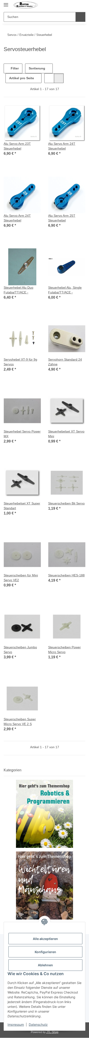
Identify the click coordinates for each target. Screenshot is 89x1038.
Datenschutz (38, 1024)
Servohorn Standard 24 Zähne (65, 362)
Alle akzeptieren (45, 939)
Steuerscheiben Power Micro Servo (64, 649)
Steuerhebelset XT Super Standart (22, 506)
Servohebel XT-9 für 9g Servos (20, 362)
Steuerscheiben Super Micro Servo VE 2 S (20, 721)
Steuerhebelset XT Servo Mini (66, 434)
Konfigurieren (45, 952)
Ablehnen (45, 965)
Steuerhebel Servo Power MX (22, 434)
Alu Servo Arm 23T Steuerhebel (17, 146)
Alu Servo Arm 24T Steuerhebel (61, 146)
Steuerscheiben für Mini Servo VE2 (21, 577)
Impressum (16, 1024)
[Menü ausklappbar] (6, 3)
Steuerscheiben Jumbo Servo (20, 649)
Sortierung (37, 68)
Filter (14, 68)
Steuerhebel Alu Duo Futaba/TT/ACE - (18, 290)
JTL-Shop (52, 1032)
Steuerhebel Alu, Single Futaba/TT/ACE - (65, 290)
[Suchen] (80, 17)
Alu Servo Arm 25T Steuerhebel (61, 218)
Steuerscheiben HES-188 (66, 575)
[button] (73, 5)
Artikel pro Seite (21, 78)
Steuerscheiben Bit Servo (66, 503)
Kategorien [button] (12, 770)
